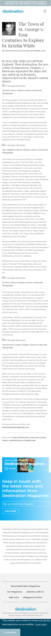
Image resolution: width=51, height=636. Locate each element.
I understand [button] (10, 632)
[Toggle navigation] (45, 11)
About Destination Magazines (25, 586)
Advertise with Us (35, 592)
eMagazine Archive (32, 597)
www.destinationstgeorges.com (15, 427)
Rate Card (14, 597)
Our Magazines (14, 592)
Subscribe (10, 511)
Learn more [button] (41, 624)
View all (12, 468)
